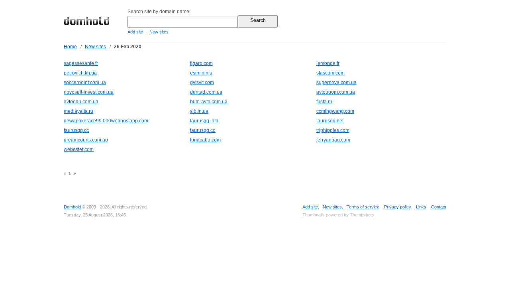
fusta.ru (324, 101)
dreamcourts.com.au (86, 140)
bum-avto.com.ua (209, 101)
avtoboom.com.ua (335, 92)
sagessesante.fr (81, 63)
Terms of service (363, 206)
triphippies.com (332, 130)
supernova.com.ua (336, 82)
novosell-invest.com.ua (89, 92)
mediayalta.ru (78, 111)
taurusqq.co (203, 130)
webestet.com (79, 149)
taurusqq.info (204, 121)
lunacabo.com (205, 140)
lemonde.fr (327, 63)
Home (70, 46)
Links (421, 206)
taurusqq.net (329, 121)
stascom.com (330, 73)
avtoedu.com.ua (81, 101)
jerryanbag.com (333, 140)
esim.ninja (201, 73)
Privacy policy (397, 206)
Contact (438, 206)
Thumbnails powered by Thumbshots (338, 214)
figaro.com (201, 63)
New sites (159, 31)
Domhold (72, 206)
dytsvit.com (202, 82)
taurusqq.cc (76, 130)
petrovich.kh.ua (80, 73)
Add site (135, 31)
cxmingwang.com (335, 111)
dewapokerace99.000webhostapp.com (106, 121)
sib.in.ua (199, 111)
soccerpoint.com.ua (85, 82)
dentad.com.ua (206, 92)
